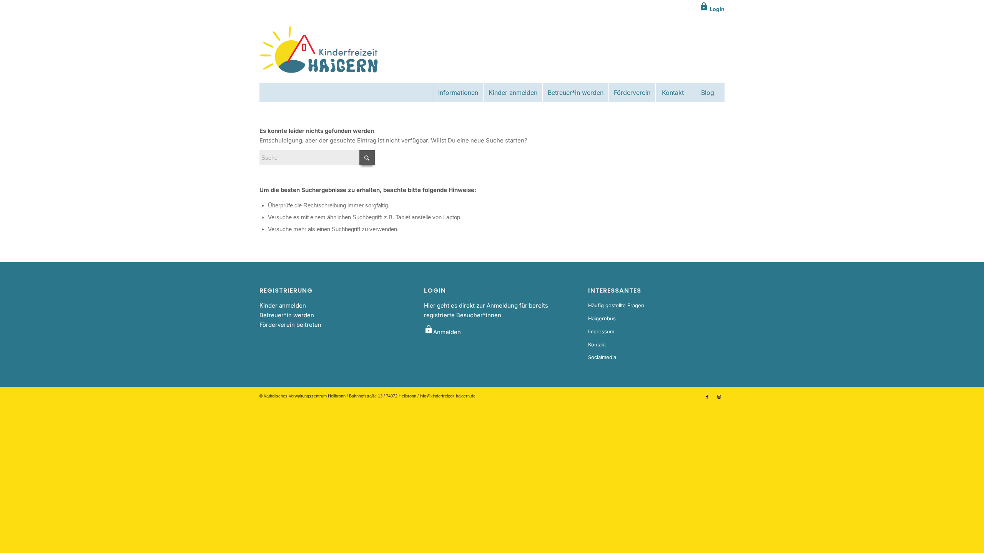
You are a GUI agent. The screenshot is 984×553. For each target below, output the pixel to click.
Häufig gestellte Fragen (616, 305)
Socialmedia (602, 357)
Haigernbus (602, 318)
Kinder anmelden (282, 305)
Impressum (601, 331)
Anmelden (442, 332)
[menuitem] (458, 92)
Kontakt (597, 344)
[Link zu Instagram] (719, 396)
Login (712, 9)
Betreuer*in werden (286, 315)
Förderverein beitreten (290, 324)
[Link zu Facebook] (707, 396)
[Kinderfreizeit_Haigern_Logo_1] (319, 50)
